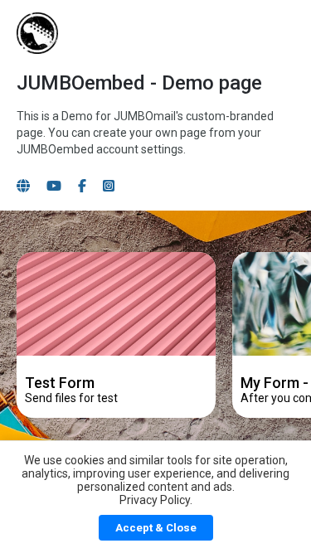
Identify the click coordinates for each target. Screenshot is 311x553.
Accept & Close (156, 527)
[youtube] (53, 186)
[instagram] (108, 186)
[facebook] (82, 186)
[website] (23, 186)
